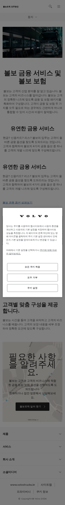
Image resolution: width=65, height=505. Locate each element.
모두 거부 (32, 277)
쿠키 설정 (32, 288)
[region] (32, 252)
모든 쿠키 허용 (32, 267)
